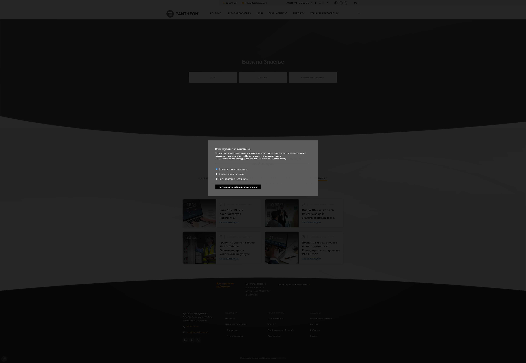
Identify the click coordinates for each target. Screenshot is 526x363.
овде (243, 158)
